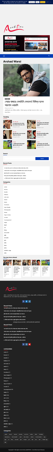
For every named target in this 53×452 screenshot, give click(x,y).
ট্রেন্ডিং (13, 121)
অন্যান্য (5, 222)
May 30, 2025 (8, 108)
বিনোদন (9, 98)
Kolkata (6, 194)
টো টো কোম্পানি (6, 232)
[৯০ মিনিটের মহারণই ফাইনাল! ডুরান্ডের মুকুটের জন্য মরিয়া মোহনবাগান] (7, 144)
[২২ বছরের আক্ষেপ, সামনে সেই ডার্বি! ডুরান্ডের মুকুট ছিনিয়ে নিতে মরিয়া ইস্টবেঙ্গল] (31, 144)
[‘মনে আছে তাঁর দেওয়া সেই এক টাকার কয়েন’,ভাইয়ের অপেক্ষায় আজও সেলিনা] (7, 124)
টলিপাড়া (37, 131)
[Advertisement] (26, 9)
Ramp (5, 212)
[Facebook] (23, 301)
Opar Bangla (7, 207)
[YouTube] (29, 344)
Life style (6, 197)
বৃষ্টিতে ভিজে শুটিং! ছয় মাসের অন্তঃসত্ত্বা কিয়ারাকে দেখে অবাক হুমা (14, 173)
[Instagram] (29, 301)
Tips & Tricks (7, 215)
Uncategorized (7, 220)
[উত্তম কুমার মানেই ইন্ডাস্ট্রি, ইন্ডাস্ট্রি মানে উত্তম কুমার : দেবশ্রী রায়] (31, 134)
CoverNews (35, 450)
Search (5, 153)
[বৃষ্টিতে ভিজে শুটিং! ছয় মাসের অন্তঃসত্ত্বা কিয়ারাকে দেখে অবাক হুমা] (7, 134)
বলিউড (6, 98)
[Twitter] (26, 301)
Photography (7, 209)
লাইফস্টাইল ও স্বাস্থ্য (7, 250)
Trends (6, 217)
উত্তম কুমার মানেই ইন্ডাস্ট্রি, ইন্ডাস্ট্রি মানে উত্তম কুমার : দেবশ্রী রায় (15, 175)
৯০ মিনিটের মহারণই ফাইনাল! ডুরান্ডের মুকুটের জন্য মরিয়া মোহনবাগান (15, 178)
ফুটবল (15, 141)
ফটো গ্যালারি (6, 237)
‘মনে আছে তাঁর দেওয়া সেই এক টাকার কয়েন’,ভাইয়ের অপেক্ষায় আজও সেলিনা (16, 168)
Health (5, 192)
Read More (7, 112)
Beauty (6, 189)
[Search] (49, 56)
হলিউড (5, 253)
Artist (5, 187)
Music (5, 202)
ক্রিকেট (5, 225)
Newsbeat (6, 204)
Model (5, 199)
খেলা (13, 141)
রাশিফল (5, 248)
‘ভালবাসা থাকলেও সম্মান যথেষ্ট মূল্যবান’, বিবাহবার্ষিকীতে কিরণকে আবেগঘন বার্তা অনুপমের (18, 170)
